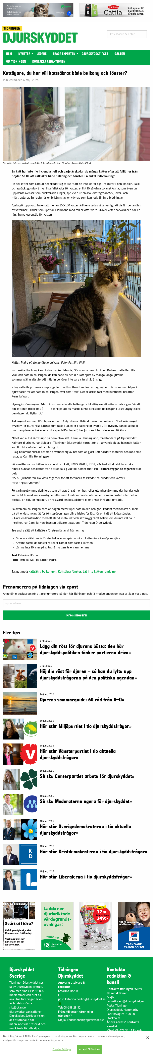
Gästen (120, 54)
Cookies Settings (62, 1049)
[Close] (147, 1037)
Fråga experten (64, 54)
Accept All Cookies (89, 1049)
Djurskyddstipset (95, 54)
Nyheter (24, 54)
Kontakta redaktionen (48, 61)
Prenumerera (76, 615)
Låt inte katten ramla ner (100, 571)
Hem (9, 54)
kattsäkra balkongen (42, 571)
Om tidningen (16, 61)
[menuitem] (9, 53)
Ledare (42, 54)
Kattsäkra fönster (69, 571)
